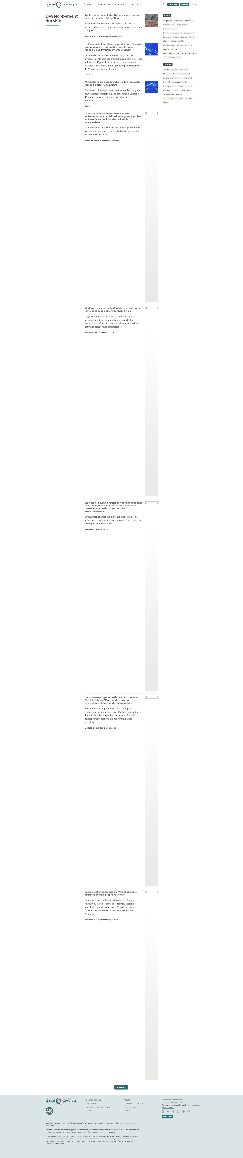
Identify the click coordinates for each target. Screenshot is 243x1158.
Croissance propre (170, 29)
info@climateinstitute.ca (172, 1102)
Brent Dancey (91, 333)
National (166, 82)
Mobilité (166, 49)
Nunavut (181, 86)
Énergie (184, 37)
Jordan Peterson (107, 36)
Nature (174, 49)
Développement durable (172, 33)
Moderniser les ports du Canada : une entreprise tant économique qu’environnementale (113, 309)
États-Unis (167, 74)
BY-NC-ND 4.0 (83, 1136)
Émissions (167, 37)
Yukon (165, 102)
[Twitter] (178, 1111)
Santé (194, 53)
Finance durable (177, 41)
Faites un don (130, 1107)
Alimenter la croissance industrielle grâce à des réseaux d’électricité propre (112, 83)
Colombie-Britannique (179, 70)
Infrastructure (186, 45)
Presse (135, 4)
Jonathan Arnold (93, 140)
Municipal (188, 78)
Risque (187, 53)
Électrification (189, 33)
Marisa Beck (107, 140)
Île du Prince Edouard (181, 74)
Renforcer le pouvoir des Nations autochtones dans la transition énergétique (112, 17)
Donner (184, 4)
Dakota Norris (91, 36)
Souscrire (173, 4)
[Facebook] (188, 1111)
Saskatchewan (186, 90)
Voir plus (121, 1087)
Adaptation (167, 21)
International (168, 78)
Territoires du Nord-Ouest (173, 98)
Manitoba (178, 78)
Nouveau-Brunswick (179, 82)
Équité (191, 37)
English (194, 4)
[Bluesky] (168, 1111)
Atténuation (178, 21)
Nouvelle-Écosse (169, 86)
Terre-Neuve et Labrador (172, 94)
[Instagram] (183, 1111)
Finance (166, 41)
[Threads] (173, 1111)
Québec (176, 90)
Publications (121, 4)
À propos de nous (93, 1100)
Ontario (190, 86)
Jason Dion (103, 728)
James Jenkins (91, 728)
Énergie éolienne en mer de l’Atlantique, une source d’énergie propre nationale (111, 893)
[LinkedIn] (163, 1111)
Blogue (88, 1111)
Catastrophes (182, 25)
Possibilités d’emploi (133, 1104)
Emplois (176, 37)
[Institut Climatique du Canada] (61, 4)
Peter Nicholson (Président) (98, 920)
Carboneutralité (169, 25)
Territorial (188, 98)
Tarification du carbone (172, 57)
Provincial (167, 90)
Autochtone (189, 21)
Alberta (166, 70)
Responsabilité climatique (173, 53)
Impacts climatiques (171, 45)
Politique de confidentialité (98, 1107)
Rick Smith (102, 333)
